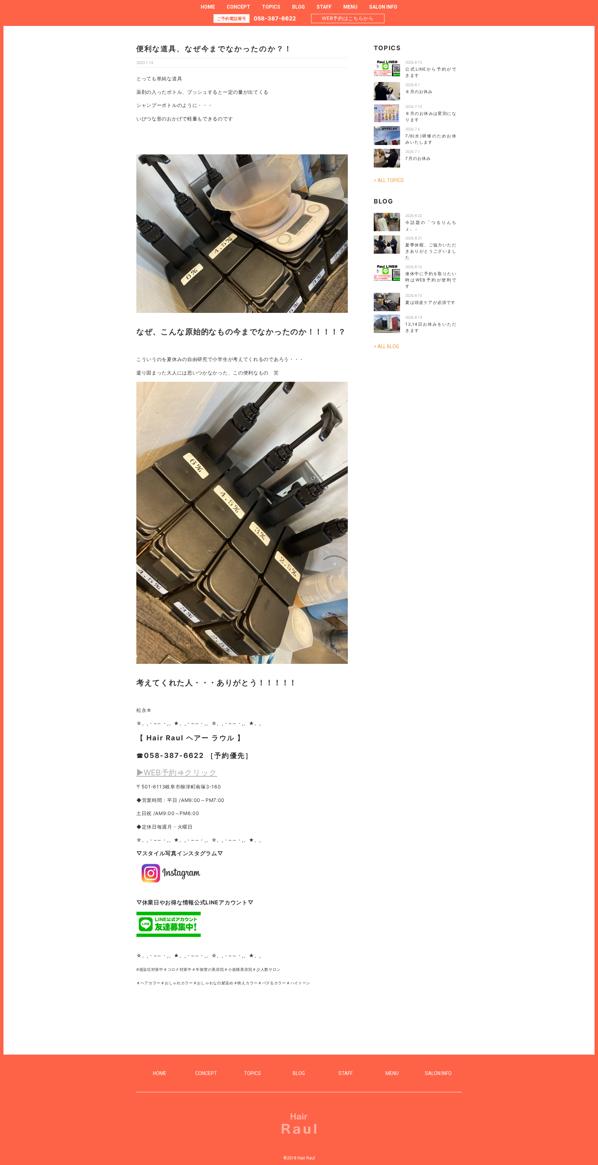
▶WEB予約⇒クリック (176, 772)
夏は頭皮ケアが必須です (430, 302)
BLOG (298, 7)
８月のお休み (419, 91)
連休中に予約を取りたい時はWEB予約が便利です (430, 280)
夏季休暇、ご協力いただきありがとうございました (430, 251)
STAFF (324, 7)
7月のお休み (418, 158)
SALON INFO (383, 7)
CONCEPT (238, 7)
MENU (350, 7)
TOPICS (271, 7)
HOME (208, 7)
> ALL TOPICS (389, 180)
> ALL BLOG (386, 346)
